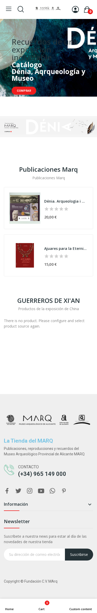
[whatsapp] (52, 491)
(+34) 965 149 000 (42, 474)
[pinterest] (64, 491)
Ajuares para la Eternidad (66, 248)
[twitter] (18, 491)
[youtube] (41, 491)
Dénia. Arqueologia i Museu (66, 201)
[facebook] (7, 491)
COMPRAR (24, 90)
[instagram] (30, 491)
